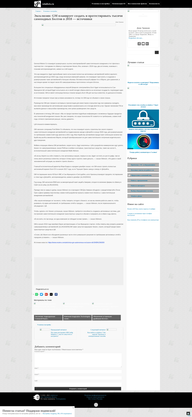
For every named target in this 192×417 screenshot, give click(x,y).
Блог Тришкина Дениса (48, 397)
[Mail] (51, 294)
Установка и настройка (101, 4)
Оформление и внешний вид (141, 175)
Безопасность (154, 4)
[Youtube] (143, 43)
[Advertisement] (78, 271)
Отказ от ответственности (95, 397)
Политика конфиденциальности (95, 395)
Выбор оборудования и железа (142, 191)
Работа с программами (139, 180)
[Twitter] (41, 294)
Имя (36, 368)
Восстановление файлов (137, 4)
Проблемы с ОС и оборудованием (143, 165)
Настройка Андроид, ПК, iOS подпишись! (57, 413)
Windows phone (136, 196)
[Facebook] (56, 294)
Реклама (99, 399)
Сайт (36, 381)
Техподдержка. (61, 399)
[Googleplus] (46, 294)
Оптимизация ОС (119, 4)
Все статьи (92, 399)
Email (36, 374)
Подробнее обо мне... (136, 38)
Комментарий (39, 351)
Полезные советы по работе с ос (142, 170)
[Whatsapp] (36, 294)
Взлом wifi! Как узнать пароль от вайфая (141, 209)
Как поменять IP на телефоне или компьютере (143, 220)
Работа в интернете (138, 186)
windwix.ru (48, 4)
